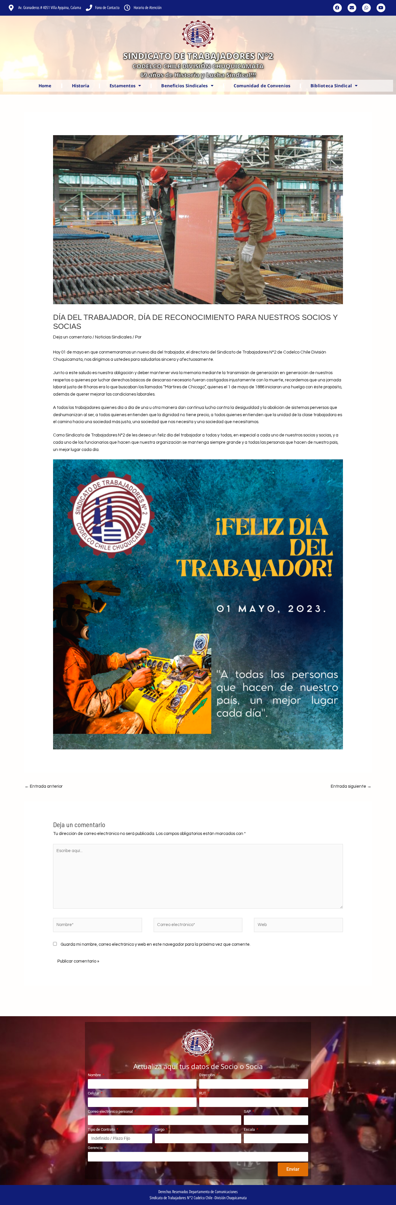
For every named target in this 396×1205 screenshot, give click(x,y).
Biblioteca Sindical (331, 85)
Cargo (160, 1129)
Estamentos (122, 85)
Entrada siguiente (351, 786)
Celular (94, 1093)
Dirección (207, 1075)
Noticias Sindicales (113, 337)
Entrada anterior (44, 786)
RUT (203, 1093)
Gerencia (95, 1148)
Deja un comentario (72, 337)
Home (45, 85)
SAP (248, 1111)
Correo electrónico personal (111, 1111)
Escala (250, 1129)
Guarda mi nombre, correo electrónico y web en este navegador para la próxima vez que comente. (155, 944)
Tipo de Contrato (102, 1129)
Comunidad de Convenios (262, 85)
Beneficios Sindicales (184, 85)
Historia (81, 85)
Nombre (95, 1075)
